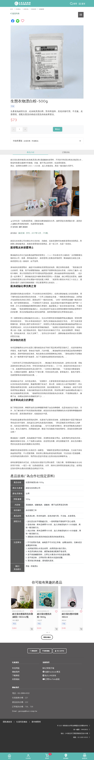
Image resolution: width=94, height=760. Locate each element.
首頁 (11, 9)
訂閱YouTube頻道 (52, 679)
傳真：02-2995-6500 (80, 737)
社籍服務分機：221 (20, 698)
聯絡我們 (15, 672)
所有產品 (18, 9)
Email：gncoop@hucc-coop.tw (24, 711)
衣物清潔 (41, 9)
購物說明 (34, 651)
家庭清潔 (33, 9)
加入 (58, 129)
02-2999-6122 (20, 693)
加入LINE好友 (50, 675)
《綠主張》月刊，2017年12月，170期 (32, 233)
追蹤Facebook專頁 (52, 672)
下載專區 (15, 675)
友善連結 (15, 679)
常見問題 (15, 668)
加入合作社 (60, 651)
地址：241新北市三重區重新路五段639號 (74, 733)
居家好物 (26, 9)
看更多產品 (47, 637)
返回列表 (15, 13)
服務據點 (47, 651)
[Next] (81, 609)
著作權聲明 (36, 722)
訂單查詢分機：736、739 (22, 707)
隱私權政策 (7, 722)
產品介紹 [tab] (30, 152)
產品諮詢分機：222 (20, 702)
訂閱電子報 (49, 668)
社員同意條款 (21, 722)
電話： (15, 693)
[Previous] (12, 609)
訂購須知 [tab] (66, 152)
